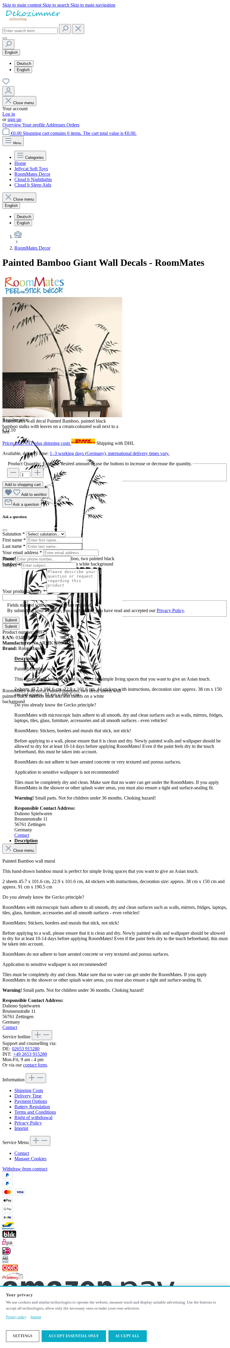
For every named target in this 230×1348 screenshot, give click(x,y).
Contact (21, 835)
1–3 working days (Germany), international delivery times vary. (110, 453)
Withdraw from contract (24, 1168)
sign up (14, 119)
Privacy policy (16, 1317)
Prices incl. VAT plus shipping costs (36, 443)
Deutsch (24, 63)
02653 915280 (26, 1048)
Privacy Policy (170, 610)
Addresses (56, 124)
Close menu (23, 103)
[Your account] (8, 91)
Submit (11, 620)
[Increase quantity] (37, 473)
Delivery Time (28, 1095)
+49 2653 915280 (30, 1054)
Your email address (22, 552)
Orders (72, 124)
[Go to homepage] (32, 21)
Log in (8, 114)
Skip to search (56, 5)
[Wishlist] (6, 83)
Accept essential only (74, 1336)
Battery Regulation (32, 1106)
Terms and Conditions (35, 1112)
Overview (12, 124)
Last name (13, 546)
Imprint (21, 1128)
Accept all (127, 1336)
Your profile (34, 124)
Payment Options (30, 1101)
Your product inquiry (24, 591)
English (23, 70)
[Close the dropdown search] (78, 29)
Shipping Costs (28, 1090)
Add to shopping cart (23, 484)
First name (14, 539)
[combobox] (30, 31)
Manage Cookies (30, 1158)
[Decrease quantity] (13, 473)
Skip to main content (22, 5)
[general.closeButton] (4, 530)
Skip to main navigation (92, 5)
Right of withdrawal (33, 1117)
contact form (35, 1064)
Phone (9, 558)
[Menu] (4, 38)
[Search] (65, 29)
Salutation (13, 533)
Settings (22, 1336)
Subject (11, 565)
